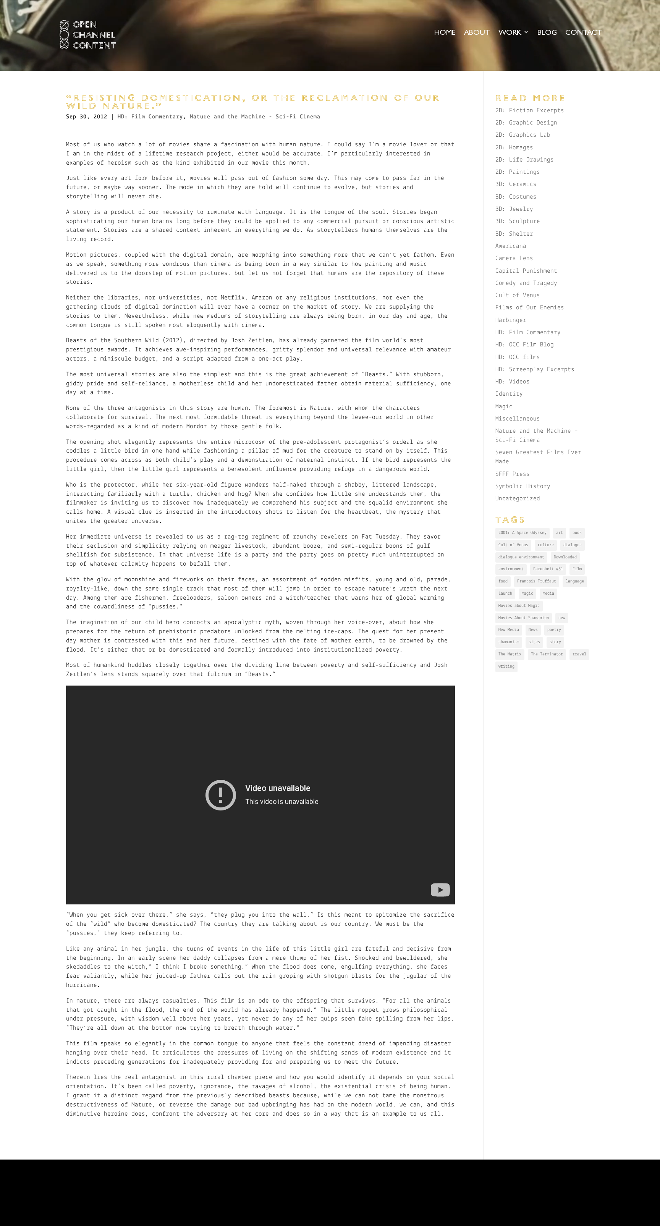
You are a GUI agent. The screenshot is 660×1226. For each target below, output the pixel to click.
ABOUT (477, 33)
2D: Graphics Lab (522, 135)
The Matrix (509, 654)
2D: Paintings (517, 172)
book (577, 533)
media (548, 593)
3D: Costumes (516, 197)
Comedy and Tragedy (526, 283)
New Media (508, 630)
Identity (509, 394)
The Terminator (547, 654)
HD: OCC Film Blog (524, 344)
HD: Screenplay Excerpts (534, 369)
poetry (554, 630)
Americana (510, 246)
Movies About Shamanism (523, 618)
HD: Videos (512, 381)
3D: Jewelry (514, 209)
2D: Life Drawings (524, 160)
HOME (445, 33)
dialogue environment (521, 557)
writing (506, 666)
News (533, 630)
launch (505, 593)
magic (527, 593)
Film (577, 569)
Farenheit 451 (548, 569)
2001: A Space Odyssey (522, 533)
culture (546, 545)
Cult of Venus (517, 295)
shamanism (508, 642)
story (555, 642)
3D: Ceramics (516, 184)
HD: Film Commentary (150, 117)
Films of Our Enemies (529, 307)
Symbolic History (522, 486)
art (559, 533)
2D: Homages (514, 147)
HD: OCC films (517, 357)
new (561, 618)
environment (511, 569)
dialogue (572, 545)
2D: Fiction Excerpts (529, 110)
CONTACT (583, 33)
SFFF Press (512, 474)
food (503, 581)
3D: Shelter (514, 234)
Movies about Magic (519, 605)
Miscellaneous (517, 419)
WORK (509, 33)
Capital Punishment (526, 271)
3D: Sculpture (517, 221)
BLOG (547, 33)
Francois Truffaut (536, 581)
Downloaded (565, 557)
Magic (504, 406)
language (575, 581)
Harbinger (510, 320)
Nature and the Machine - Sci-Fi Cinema (255, 117)
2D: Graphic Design (526, 123)
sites (534, 642)
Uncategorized (517, 498)
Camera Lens (514, 258)
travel (579, 654)
